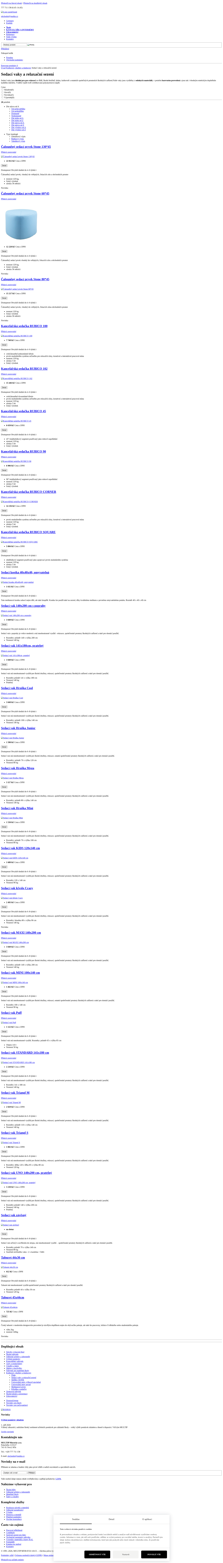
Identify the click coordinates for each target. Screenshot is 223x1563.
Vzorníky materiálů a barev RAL (19, 1539)
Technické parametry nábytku (18, 1537)
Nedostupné (16, 116)
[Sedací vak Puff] (8, 1022)
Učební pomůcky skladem (12, 1420)
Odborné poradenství (14, 1510)
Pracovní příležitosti (14, 1530)
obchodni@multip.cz (9, 16)
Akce (7, 92)
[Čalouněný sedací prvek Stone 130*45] (18, 156)
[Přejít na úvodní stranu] (9, 12)
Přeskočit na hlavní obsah (11, 3)
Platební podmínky (14, 1517)
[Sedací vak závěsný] (10, 1225)
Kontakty (10, 1546)
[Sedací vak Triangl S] (10, 1142)
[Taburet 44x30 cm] (9, 1267)
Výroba (9, 1512)
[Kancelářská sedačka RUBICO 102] (16, 378)
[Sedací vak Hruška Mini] (12, 818)
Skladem (9, 90)
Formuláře (10, 1542)
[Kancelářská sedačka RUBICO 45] (16, 421)
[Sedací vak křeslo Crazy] (12, 898)
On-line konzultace (14, 1519)
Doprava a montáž (13, 1515)
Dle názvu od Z (17, 125)
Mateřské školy (12, 1494)
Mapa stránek (49, 1555)
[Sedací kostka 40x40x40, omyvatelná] (17, 582)
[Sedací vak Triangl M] (11, 1102)
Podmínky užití (7, 1555)
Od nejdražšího (17, 111)
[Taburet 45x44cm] (9, 1307)
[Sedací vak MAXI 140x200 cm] (15, 942)
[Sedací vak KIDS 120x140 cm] (14, 858)
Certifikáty (10, 1532)
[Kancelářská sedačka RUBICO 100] (16, 336)
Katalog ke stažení (13, 1544)
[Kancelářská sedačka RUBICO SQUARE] (19, 542)
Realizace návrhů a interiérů (17, 1508)
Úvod (3, 68)
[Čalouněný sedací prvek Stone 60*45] (21, 243)
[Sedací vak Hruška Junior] (12, 738)
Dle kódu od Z (17, 120)
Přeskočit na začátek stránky (12, 1560)
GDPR (58, 1479)
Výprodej (9, 97)
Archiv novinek (7, 1432)
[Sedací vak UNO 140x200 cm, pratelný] (18, 1182)
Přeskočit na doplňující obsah (35, 3)
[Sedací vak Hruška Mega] (12, 778)
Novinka (9, 95)
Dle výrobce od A (18, 127)
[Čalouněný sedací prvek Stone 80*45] (17, 289)
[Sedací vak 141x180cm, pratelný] (15, 655)
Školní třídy (11, 1490)
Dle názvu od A (17, 123)
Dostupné (15, 113)
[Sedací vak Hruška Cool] (12, 698)
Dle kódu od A (17, 118)
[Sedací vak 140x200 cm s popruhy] (16, 615)
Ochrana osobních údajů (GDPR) (28, 1555)
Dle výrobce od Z (18, 130)
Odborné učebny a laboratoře (18, 1492)
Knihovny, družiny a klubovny (18, 68)
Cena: (3, 87)
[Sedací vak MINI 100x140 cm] (14, 982)
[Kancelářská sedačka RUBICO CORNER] (19, 502)
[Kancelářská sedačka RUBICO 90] (16, 461)
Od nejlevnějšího (18, 109)
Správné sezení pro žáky (16, 1535)
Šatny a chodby (12, 1497)
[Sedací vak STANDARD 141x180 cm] (18, 1062)
